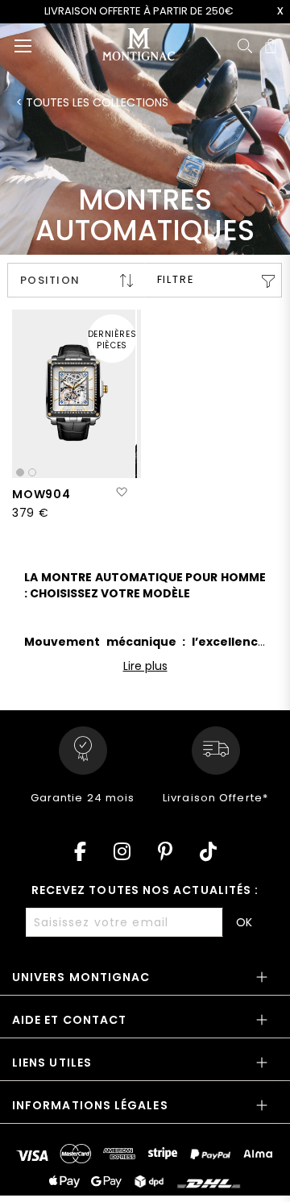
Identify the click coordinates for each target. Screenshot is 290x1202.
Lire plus (145, 666)
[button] (121, 492)
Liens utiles (52, 1062)
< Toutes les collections (92, 102)
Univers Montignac (81, 977)
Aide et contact (69, 1020)
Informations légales (90, 1105)
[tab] (145, 982)
